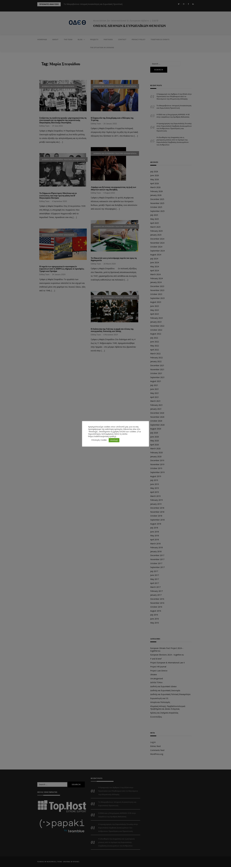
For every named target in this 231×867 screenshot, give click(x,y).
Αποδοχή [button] (114, 440)
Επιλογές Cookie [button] (99, 440)
